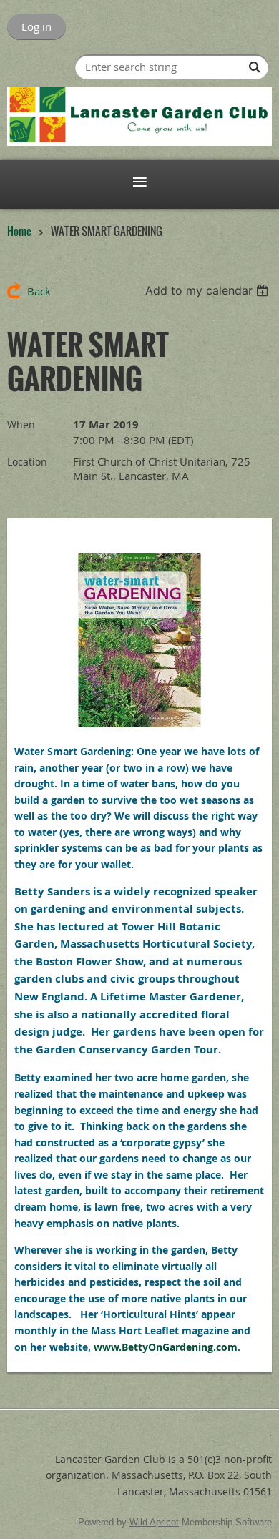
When (21, 424)
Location (27, 461)
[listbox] (208, 290)
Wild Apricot (154, 1522)
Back (39, 291)
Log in (36, 26)
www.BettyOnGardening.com (166, 1347)
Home (19, 231)
